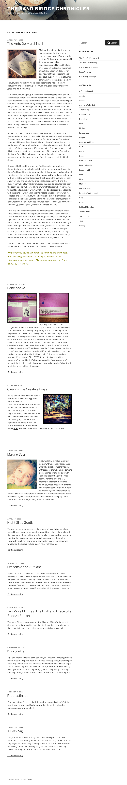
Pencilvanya (16, 288)
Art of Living (84, 110)
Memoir (82, 184)
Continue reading (15, 372)
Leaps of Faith (84, 170)
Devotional (83, 119)
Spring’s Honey (85, 72)
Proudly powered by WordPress (19, 779)
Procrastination (18, 696)
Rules (81, 202)
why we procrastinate (25, 708)
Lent (81, 174)
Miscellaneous (85, 188)
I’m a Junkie (15, 651)
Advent (82, 100)
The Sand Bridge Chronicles (48, 8)
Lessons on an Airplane (24, 567)
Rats (81, 198)
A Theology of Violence (88, 67)
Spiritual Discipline (86, 207)
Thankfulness (84, 211)
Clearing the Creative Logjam (28, 389)
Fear (81, 124)
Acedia (82, 96)
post (16, 407)
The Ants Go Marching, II (25, 43)
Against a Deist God (87, 105)
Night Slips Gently (20, 522)
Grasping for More (86, 142)
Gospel (82, 137)
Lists (81, 179)
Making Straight (19, 454)
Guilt (81, 147)
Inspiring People (85, 165)
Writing (82, 225)
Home (81, 151)
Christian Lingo (85, 114)
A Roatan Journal (86, 91)
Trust (81, 221)
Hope (81, 156)
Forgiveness (84, 133)
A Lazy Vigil (15, 731)
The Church (84, 216)
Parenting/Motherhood (88, 193)
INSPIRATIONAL (86, 161)
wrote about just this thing (51, 196)
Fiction (82, 128)
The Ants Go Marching (88, 63)
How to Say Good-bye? (88, 76)
